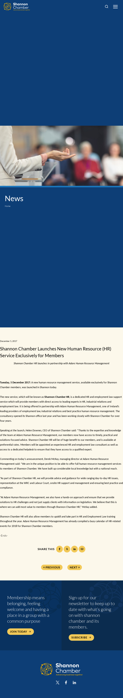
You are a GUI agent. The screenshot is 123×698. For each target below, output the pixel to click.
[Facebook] (59, 549)
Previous (53, 567)
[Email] (82, 549)
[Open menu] (115, 6)
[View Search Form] (106, 6)
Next (73, 567)
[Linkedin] (74, 682)
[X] (67, 549)
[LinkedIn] (74, 549)
